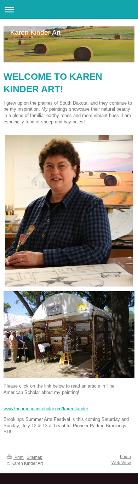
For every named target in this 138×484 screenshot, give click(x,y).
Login (125, 456)
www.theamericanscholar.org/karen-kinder (46, 408)
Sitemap (34, 457)
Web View (121, 462)
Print (18, 457)
